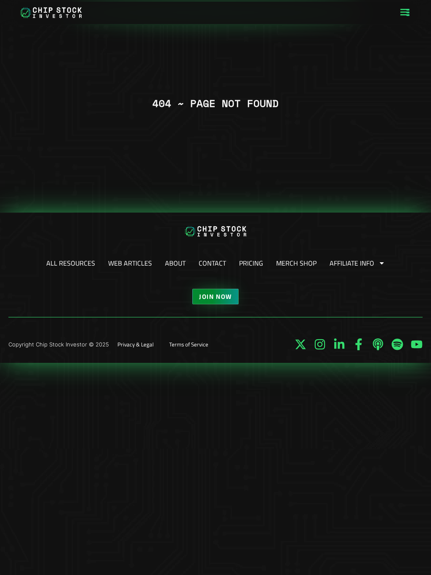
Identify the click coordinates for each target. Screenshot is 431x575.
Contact (212, 263)
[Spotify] (397, 344)
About (175, 263)
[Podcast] (378, 344)
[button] (405, 13)
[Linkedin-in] (339, 344)
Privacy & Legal (135, 344)
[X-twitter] (300, 344)
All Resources (70, 263)
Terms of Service (188, 344)
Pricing (251, 263)
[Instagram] (320, 344)
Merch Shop (296, 263)
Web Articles (130, 263)
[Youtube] (417, 344)
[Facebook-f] (358, 344)
